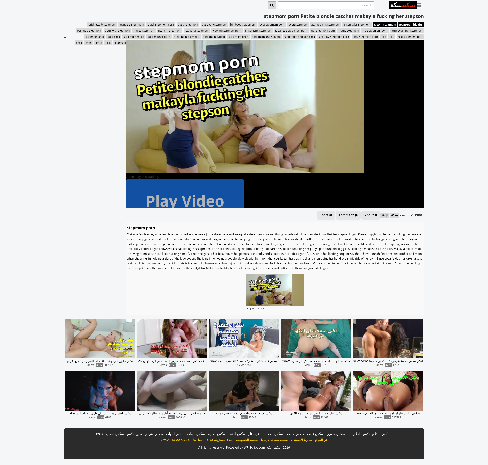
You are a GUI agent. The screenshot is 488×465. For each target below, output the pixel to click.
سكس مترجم (154, 433)
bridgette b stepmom (102, 24)
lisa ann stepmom (169, 30)
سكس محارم (217, 433)
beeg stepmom (297, 24)
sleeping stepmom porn (334, 36)
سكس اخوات (175, 433)
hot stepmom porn (323, 30)
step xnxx (114, 36)
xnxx (377, 24)
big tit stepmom (188, 24)
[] (272, 5)
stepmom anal (95, 36)
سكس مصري (336, 433)
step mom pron (238, 36)
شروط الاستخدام (301, 440)
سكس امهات (196, 433)
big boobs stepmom (243, 24)
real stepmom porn (410, 36)
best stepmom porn (272, 24)
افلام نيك (354, 433)
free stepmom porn (375, 30)
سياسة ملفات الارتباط (274, 440)
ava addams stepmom (325, 24)
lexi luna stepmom (197, 30)
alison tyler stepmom (356, 24)
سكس (386, 433)
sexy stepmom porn (365, 36)
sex (384, 36)
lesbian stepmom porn (226, 30)
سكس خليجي (295, 433)
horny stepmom (349, 30)
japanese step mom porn (291, 30)
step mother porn (159, 36)
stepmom (389, 24)
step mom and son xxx (266, 36)
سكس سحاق (115, 433)
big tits (417, 24)
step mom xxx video (186, 36)
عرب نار (254, 433)
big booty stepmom (214, 24)
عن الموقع (321, 440)
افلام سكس (371, 433)
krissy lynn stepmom (258, 30)
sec (392, 36)
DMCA (164, 440)
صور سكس (134, 433)
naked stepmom (144, 30)
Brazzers (404, 24)
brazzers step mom (131, 24)
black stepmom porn (161, 24)
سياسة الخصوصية (247, 440)
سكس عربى (315, 433)
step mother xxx (134, 36)
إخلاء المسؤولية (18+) (219, 440)
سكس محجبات (272, 433)
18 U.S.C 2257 (181, 440)
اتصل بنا (198, 440)
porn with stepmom (117, 30)
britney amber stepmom (406, 30)
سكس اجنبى (237, 433)
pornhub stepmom (89, 30)
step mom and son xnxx (299, 36)
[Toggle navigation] (420, 4)
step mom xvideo (214, 36)
